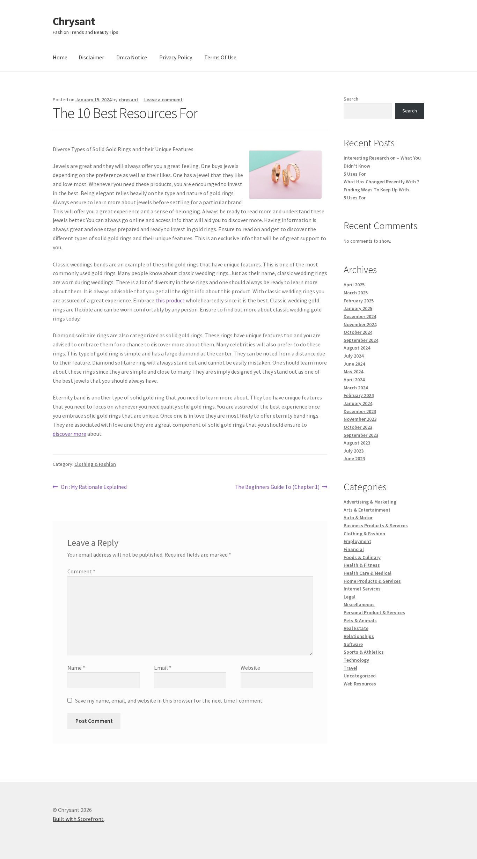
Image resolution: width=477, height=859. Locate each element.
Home (60, 57)
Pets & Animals (360, 620)
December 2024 (360, 316)
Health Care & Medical (367, 573)
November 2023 (360, 419)
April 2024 (354, 379)
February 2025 (359, 301)
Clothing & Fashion (95, 464)
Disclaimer (91, 57)
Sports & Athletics (364, 652)
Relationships (359, 636)
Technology (356, 660)
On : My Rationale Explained (93, 487)
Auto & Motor (358, 517)
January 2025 (358, 308)
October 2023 (358, 427)
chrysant (128, 99)
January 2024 (358, 403)
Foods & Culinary (362, 557)
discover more (69, 433)
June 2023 (354, 458)
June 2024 (354, 364)
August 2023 (357, 443)
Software (353, 644)
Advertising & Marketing (370, 502)
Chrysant (74, 21)
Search (351, 99)
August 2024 (357, 348)
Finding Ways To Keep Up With (376, 189)
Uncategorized (360, 676)
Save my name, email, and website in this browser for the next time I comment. (169, 700)
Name (76, 667)
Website (250, 667)
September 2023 (361, 435)
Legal (349, 597)
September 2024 (361, 340)
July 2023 (354, 451)
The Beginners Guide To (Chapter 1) (277, 487)
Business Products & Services (376, 525)
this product (170, 300)
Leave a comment (163, 99)
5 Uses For (355, 174)
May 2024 (353, 371)
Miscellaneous (359, 604)
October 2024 (358, 332)
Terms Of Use (220, 57)
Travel (350, 668)
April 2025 (354, 284)
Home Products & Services (372, 581)
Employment (357, 541)
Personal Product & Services (374, 612)
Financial (354, 549)
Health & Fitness (362, 565)
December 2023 (360, 411)
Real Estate (356, 628)
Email (162, 667)
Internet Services (362, 589)
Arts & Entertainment (367, 510)
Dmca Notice (131, 57)
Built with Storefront (78, 818)
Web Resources (360, 684)
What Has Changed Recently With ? (381, 181)
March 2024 (356, 387)
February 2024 (359, 395)
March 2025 (356, 292)
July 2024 (354, 356)
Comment (81, 571)
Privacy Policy (175, 57)
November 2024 (360, 324)
